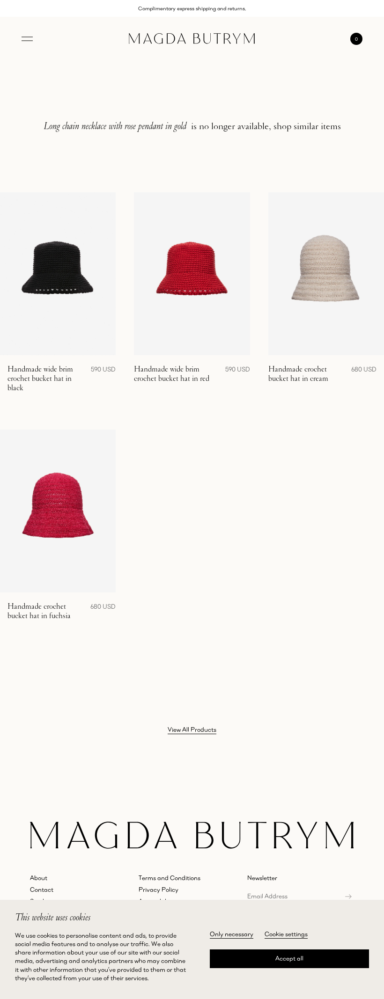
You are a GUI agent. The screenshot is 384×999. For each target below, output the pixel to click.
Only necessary (231, 934)
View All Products (192, 729)
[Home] (192, 38)
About (38, 878)
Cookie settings (286, 934)
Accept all (289, 958)
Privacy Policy (158, 889)
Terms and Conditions (169, 878)
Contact (41, 889)
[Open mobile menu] (27, 38)
